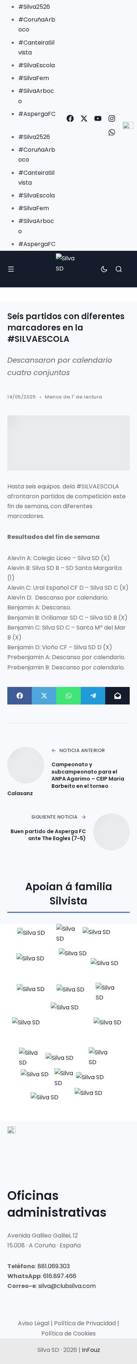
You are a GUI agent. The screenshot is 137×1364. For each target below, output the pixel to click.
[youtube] (98, 118)
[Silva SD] (68, 268)
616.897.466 (59, 1276)
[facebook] (70, 118)
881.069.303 (54, 1266)
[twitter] (84, 118)
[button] (30, 124)
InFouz (91, 1350)
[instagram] (111, 118)
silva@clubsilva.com (67, 1286)
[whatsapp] (111, 132)
